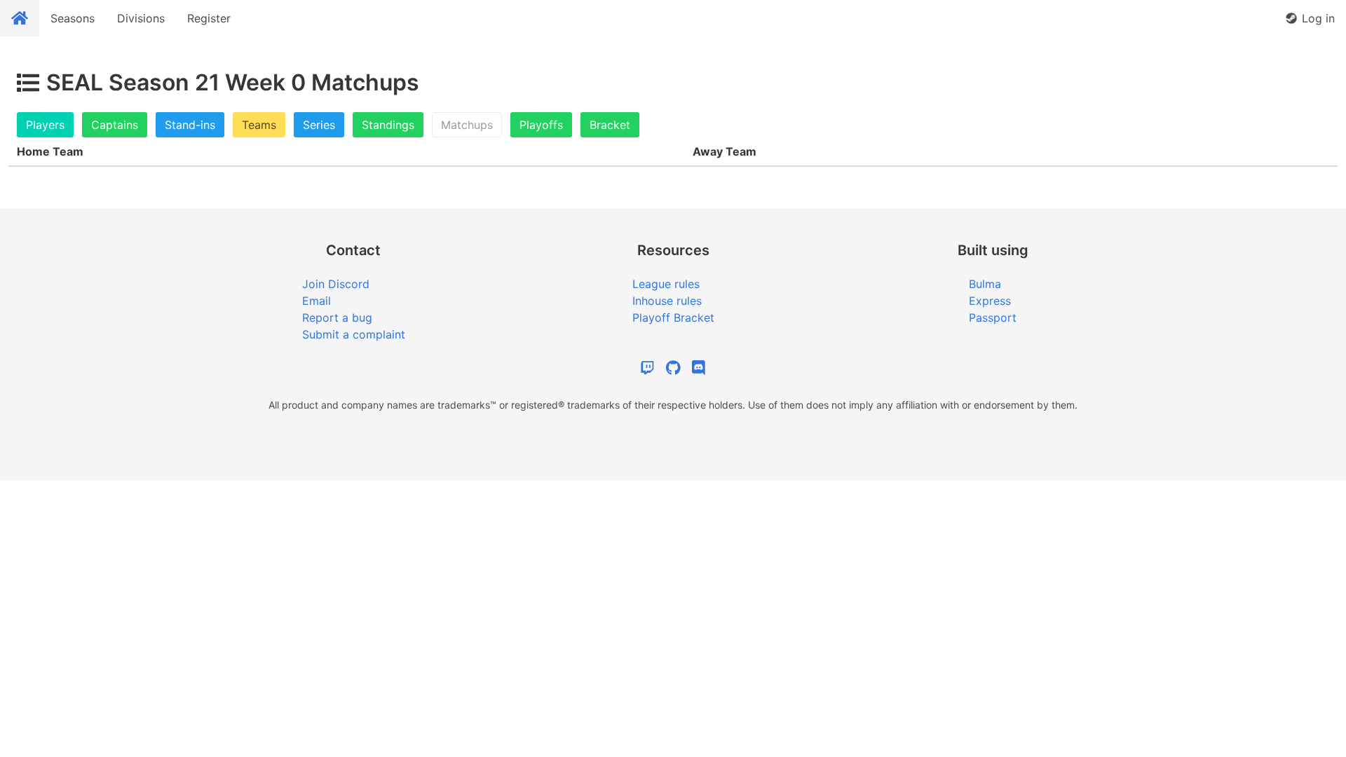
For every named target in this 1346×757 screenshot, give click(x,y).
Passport (993, 318)
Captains (114, 125)
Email (316, 301)
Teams (259, 125)
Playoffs (541, 125)
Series (319, 125)
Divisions (141, 18)
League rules (666, 284)
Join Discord (335, 284)
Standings (388, 125)
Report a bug (337, 318)
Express (990, 301)
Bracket (610, 125)
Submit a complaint (353, 334)
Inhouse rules (667, 301)
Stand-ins (190, 125)
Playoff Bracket (673, 318)
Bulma (985, 284)
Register (209, 18)
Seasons (72, 18)
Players (45, 125)
